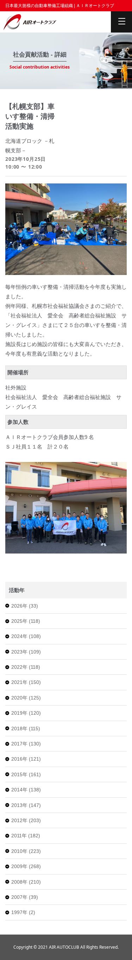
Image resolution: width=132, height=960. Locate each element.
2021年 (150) (26, 682)
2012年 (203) (26, 820)
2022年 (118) (25, 667)
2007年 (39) (24, 897)
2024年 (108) (26, 636)
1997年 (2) (23, 912)
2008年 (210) (26, 882)
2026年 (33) (24, 606)
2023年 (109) (26, 652)
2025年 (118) (25, 621)
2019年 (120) (26, 713)
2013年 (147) (26, 805)
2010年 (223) (26, 851)
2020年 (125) (26, 698)
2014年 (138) (26, 789)
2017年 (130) (26, 744)
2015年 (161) (26, 774)
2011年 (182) (25, 835)
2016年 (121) (26, 759)
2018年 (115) (25, 728)
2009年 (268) (26, 866)
